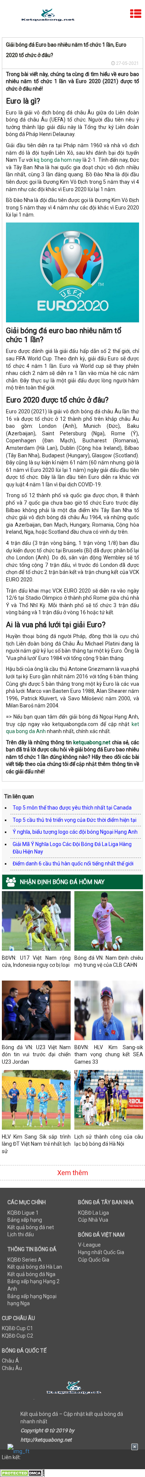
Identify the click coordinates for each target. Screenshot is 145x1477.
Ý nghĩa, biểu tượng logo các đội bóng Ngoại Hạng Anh (75, 832)
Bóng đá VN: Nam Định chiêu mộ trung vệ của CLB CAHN (108, 961)
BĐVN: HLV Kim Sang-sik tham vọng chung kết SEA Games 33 (108, 1054)
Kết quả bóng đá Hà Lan (34, 1267)
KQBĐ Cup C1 (17, 1328)
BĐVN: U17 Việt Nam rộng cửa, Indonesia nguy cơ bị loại (36, 961)
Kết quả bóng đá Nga (31, 1274)
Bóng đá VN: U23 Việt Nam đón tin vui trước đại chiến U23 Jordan (36, 1054)
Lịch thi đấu (20, 1234)
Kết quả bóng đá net (30, 1227)
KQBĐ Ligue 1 (23, 1213)
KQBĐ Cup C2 (17, 1336)
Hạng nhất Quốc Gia (101, 1252)
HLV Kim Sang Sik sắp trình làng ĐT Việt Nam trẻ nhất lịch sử (36, 1144)
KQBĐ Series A (24, 1260)
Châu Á (10, 1361)
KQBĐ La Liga (93, 1213)
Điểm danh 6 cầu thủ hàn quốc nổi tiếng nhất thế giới (73, 864)
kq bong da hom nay (57, 160)
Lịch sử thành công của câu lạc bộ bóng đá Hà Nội (108, 1140)
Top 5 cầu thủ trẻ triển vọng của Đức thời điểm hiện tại (74, 820)
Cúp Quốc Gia (93, 1260)
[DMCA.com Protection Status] (22, 1473)
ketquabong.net (91, 742)
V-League (89, 1245)
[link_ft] (72, 1451)
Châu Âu (12, 1368)
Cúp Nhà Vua (93, 1220)
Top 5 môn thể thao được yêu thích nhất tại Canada (72, 808)
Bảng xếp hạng (24, 1220)
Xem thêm (72, 1173)
